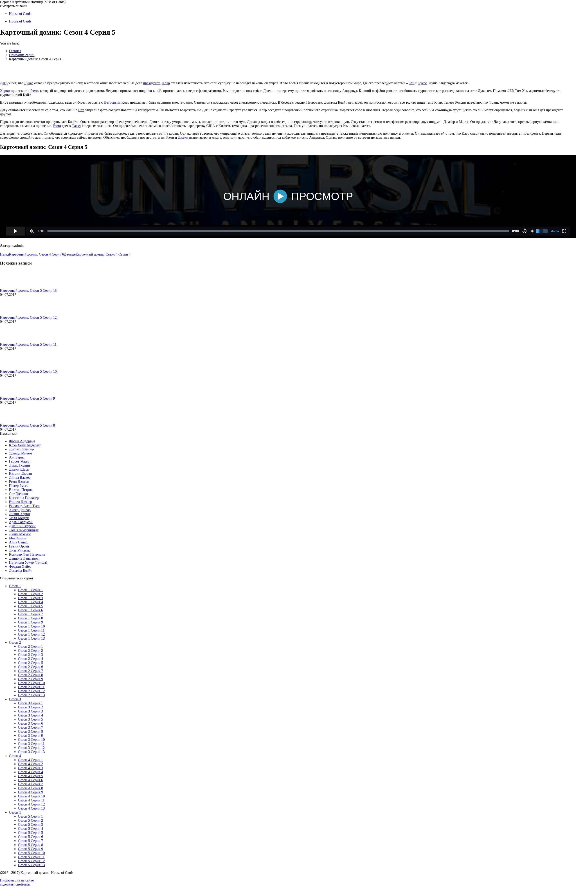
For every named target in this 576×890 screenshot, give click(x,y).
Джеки (183, 137)
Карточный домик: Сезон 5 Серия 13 (28, 290)
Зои (411, 83)
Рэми (34, 91)
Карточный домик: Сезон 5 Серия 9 (27, 398)
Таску (76, 126)
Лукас (28, 83)
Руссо (422, 83)
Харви (5, 91)
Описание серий (21, 55)
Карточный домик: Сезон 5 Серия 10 (28, 371)
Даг (3, 83)
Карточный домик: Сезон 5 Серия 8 (27, 425)
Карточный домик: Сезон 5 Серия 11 (28, 344)
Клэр (166, 83)
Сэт (81, 110)
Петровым (112, 102)
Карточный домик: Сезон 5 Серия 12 (28, 317)
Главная (15, 51)
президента (151, 83)
